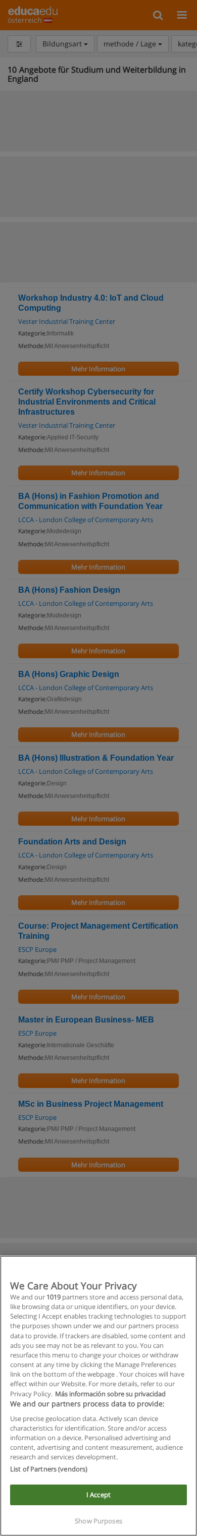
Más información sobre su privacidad (110, 1393)
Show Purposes (98, 1520)
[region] (98, 1396)
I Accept (98, 1494)
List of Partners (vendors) (48, 1468)
